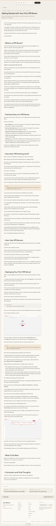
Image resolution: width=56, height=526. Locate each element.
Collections (20, 506)
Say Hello (38, 2)
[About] (26, 3)
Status (30, 515)
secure (16, 459)
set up (11, 459)
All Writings (5, 7)
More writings (6, 496)
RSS (52, 521)
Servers (4, 10)
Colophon (30, 513)
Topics (30, 509)
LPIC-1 (28, 261)
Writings (19, 504)
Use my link (15, 306)
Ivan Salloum (7, 502)
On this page (29, 523)
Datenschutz (38, 521)
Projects (19, 507)
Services (30, 504)
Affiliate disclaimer (46, 521)
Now (29, 506)
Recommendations (32, 511)
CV (29, 517)
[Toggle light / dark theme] (33, 3)
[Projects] (24, 3)
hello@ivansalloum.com (7, 508)
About (19, 509)
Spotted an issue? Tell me (48, 496)
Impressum (33, 521)
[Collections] (21, 3)
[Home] (17, 3)
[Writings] (19, 3)
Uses (29, 507)
